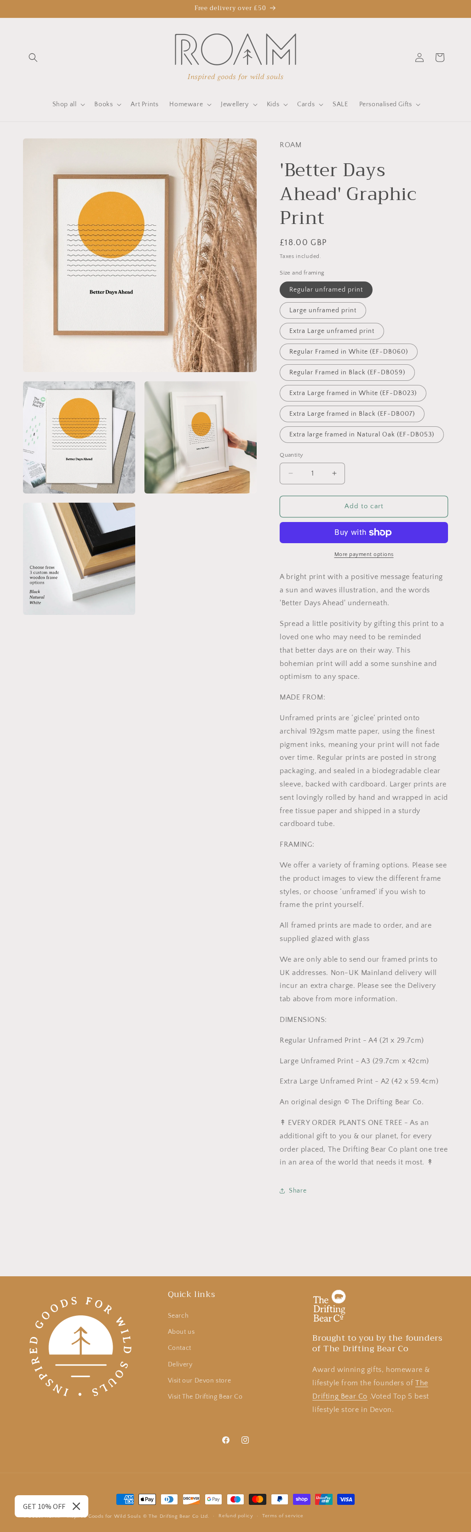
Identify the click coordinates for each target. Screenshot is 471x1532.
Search (178, 1316)
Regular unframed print (326, 289)
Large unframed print (322, 310)
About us (181, 1332)
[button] (33, 57)
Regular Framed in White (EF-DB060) (348, 352)
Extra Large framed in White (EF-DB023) (353, 393)
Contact (179, 1348)
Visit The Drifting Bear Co (205, 1396)
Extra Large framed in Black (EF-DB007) (352, 414)
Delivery (180, 1364)
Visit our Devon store (199, 1380)
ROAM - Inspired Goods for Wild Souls (93, 1516)
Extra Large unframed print (331, 331)
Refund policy (235, 1516)
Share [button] (297, 1190)
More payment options (364, 554)
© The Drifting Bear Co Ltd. (176, 1516)
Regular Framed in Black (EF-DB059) (347, 372)
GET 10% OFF (44, 1506)
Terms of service (283, 1516)
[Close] (76, 1506)
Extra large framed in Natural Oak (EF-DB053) (361, 434)
